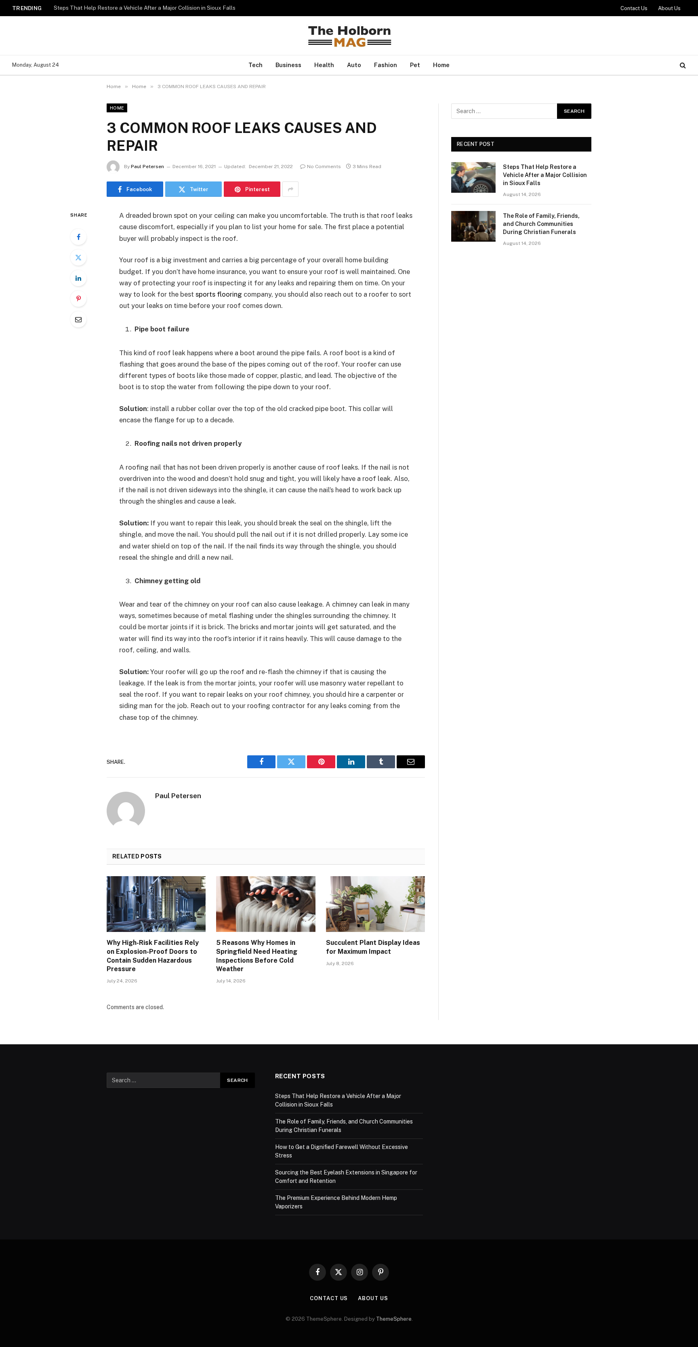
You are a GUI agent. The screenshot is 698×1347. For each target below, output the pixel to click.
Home (441, 64)
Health (324, 64)
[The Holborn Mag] (349, 35)
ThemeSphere (394, 1319)
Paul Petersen (147, 166)
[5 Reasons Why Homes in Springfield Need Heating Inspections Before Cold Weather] (265, 904)
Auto (354, 64)
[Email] (78, 319)
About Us (669, 8)
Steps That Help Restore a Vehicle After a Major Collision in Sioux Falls (545, 175)
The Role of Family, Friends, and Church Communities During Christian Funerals (155, 7)
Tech (255, 64)
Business (288, 64)
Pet (415, 64)
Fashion (385, 64)
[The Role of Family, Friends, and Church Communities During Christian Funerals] (473, 226)
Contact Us (634, 8)
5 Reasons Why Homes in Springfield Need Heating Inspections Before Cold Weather (256, 956)
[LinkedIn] (78, 278)
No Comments (324, 166)
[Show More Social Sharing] (290, 189)
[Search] (682, 65)
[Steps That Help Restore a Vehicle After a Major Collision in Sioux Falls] (473, 177)
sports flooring (219, 294)
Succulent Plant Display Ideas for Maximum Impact (373, 947)
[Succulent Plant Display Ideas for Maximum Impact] (375, 904)
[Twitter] (78, 257)
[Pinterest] (78, 299)
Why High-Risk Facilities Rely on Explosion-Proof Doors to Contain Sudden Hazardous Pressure (153, 956)
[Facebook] (78, 237)
